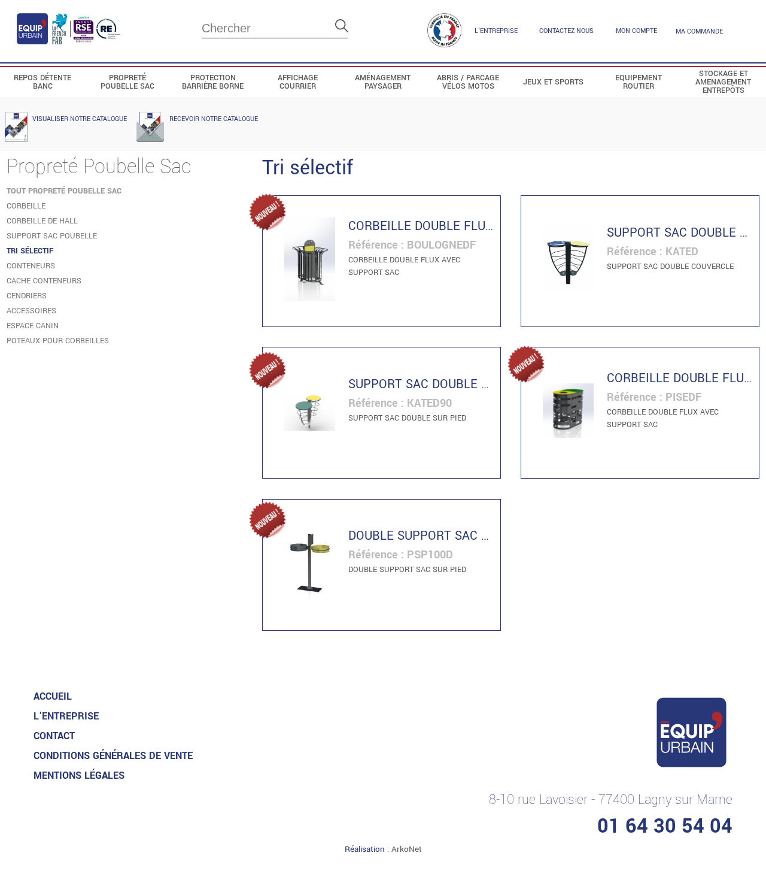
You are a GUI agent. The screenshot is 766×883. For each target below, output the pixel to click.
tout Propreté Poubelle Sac (64, 191)
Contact (54, 736)
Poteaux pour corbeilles (58, 340)
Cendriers (27, 296)
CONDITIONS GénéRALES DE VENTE (113, 756)
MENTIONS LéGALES (79, 775)
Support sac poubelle (52, 236)
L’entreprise (496, 30)
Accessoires (31, 311)
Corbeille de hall (42, 221)
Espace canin (33, 325)
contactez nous (566, 30)
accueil (53, 696)
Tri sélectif (30, 251)
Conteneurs (31, 266)
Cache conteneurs (44, 281)
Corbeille (26, 206)
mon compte (636, 30)
